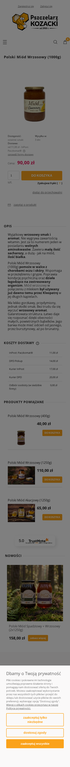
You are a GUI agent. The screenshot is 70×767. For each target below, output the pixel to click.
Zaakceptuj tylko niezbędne (35, 720)
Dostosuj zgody (35, 732)
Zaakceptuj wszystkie (35, 743)
